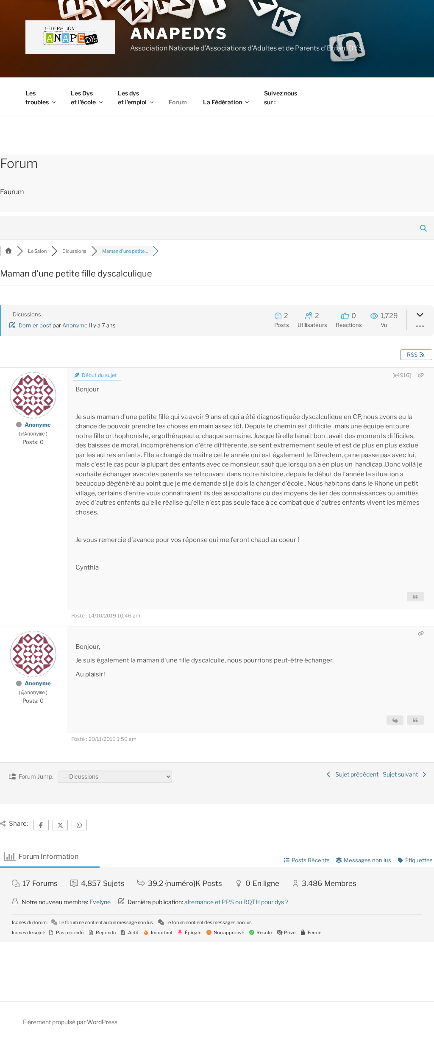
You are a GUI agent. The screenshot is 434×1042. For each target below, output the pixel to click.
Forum (178, 102)
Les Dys (83, 97)
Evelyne (100, 901)
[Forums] (8, 251)
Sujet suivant (401, 774)
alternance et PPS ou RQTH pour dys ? (236, 901)
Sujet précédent (355, 774)
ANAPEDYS (179, 33)
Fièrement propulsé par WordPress (70, 1021)
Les (37, 97)
